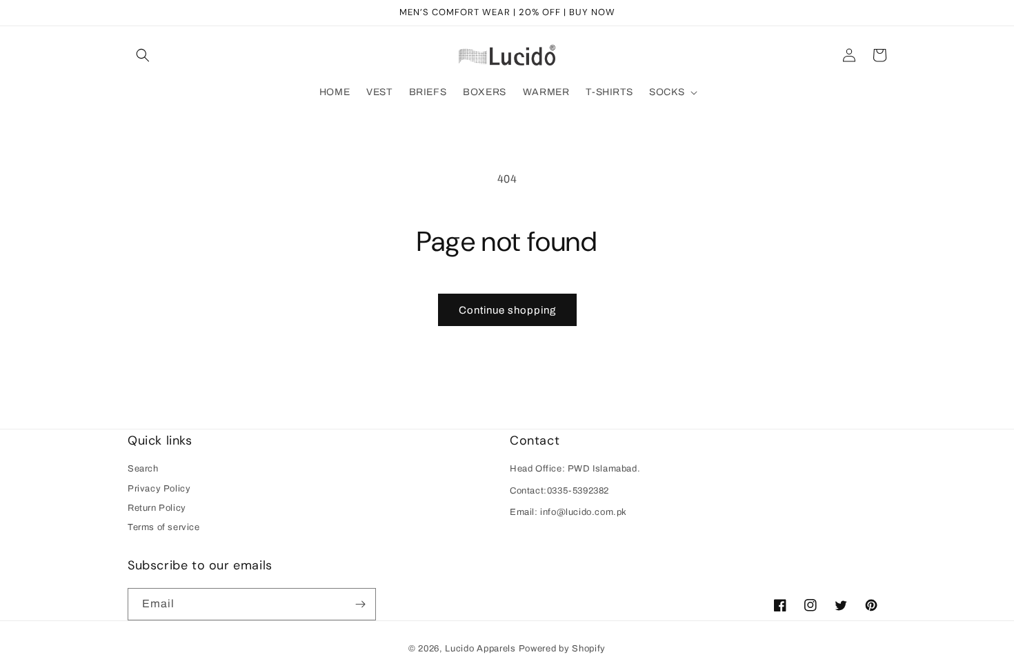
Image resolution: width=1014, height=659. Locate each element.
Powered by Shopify (562, 648)
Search (143, 469)
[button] (143, 55)
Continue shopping (507, 310)
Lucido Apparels (480, 648)
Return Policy (157, 508)
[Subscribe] (360, 604)
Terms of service (164, 527)
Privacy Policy (159, 489)
